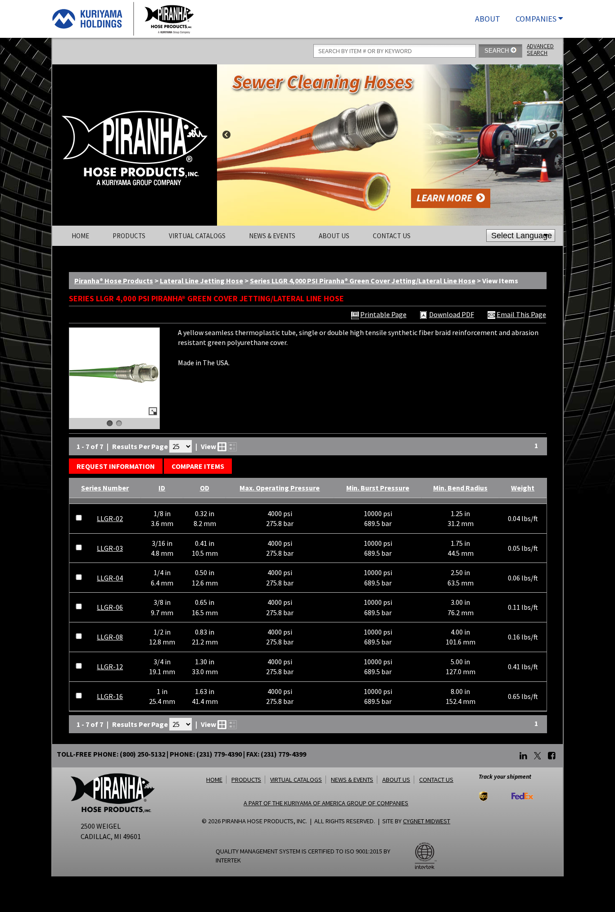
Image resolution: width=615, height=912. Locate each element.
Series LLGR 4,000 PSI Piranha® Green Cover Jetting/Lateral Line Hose (362, 280)
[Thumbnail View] (221, 446)
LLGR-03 (110, 548)
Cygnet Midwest (426, 821)
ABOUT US (396, 780)
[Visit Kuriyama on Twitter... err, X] (537, 756)
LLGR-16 (110, 696)
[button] (116, 466)
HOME (214, 780)
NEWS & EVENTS (352, 780)
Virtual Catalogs (197, 235)
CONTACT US (436, 780)
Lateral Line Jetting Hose (201, 280)
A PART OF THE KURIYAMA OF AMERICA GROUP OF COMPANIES (326, 803)
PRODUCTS (246, 780)
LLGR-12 (110, 666)
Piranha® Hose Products (113, 280)
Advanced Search (540, 49)
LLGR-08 (110, 636)
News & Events (272, 235)
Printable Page (383, 315)
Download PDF (451, 315)
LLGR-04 (110, 577)
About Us (334, 235)
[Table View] (232, 446)
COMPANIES (537, 19)
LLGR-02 (110, 518)
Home (80, 235)
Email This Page (521, 315)
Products (129, 235)
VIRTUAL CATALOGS (296, 780)
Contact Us (392, 235)
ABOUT (487, 19)
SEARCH (497, 50)
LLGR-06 (110, 607)
